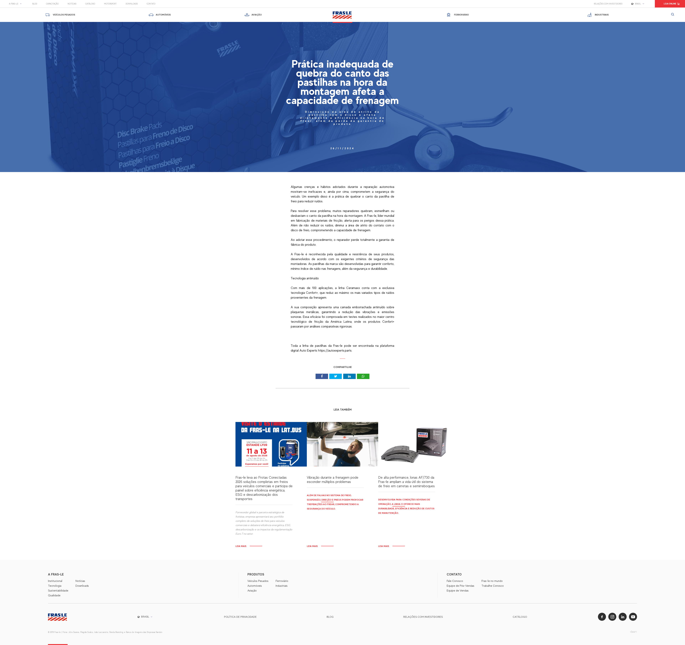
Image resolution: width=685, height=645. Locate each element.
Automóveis (254, 585)
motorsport (110, 4)
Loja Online (670, 4)
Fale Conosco (455, 581)
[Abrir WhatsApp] (676, 636)
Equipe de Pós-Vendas (460, 585)
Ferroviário (282, 581)
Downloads (132, 4)
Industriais (282, 585)
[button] (16, 4)
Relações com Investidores (608, 4)
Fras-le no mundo (492, 581)
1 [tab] (342, 360)
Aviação (252, 590)
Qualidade (54, 595)
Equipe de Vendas (458, 590)
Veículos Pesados (257, 581)
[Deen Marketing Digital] (633, 631)
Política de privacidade (240, 616)
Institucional (55, 581)
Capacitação (52, 4)
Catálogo (90, 4)
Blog (34, 4)
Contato (151, 4)
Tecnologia (54, 585)
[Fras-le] (342, 14)
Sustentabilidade (58, 590)
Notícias (72, 4)
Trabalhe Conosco (492, 585)
